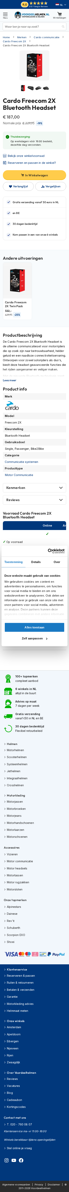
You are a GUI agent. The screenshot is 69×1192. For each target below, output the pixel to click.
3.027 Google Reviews (38, 6)
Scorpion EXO (16, 935)
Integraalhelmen (17, 778)
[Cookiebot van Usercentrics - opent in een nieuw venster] (49, 551)
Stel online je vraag (19, 1148)
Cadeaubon (14, 1100)
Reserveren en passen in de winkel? (32, 163)
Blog (10, 1092)
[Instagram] (6, 1161)
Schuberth (13, 927)
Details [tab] (36, 561)
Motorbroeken (16, 808)
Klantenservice (17, 969)
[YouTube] (13, 1161)
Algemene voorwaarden (16, 1184)
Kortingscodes (16, 1106)
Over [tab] (57, 561)
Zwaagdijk (13, 1062)
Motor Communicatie (19, 475)
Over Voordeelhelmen (21, 1072)
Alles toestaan (34, 627)
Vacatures (13, 1085)
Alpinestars (14, 906)
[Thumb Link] (23, 88)
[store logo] (32, 15)
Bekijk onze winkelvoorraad (26, 156)
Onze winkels (15, 1021)
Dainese (12, 913)
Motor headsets (17, 868)
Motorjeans (14, 815)
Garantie (12, 996)
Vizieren (12, 854)
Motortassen (15, 875)
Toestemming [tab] (13, 561)
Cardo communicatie (46, 37)
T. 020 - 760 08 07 (19, 1124)
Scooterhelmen (17, 757)
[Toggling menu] (5, 15)
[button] (61, 5)
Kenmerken (15, 487)
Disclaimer (54, 1184)
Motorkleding (16, 795)
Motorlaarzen (15, 829)
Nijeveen (12, 1048)
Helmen (12, 744)
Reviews (13, 500)
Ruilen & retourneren (20, 982)
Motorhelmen (15, 750)
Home (6, 37)
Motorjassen (15, 801)
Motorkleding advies (20, 1003)
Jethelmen (13, 771)
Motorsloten (14, 889)
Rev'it (10, 920)
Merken (21, 37)
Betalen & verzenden (20, 989)
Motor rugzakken (18, 882)
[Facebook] (21, 1161)
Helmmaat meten (17, 1010)
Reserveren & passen (21, 975)
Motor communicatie (20, 861)
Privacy (39, 1184)
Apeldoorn (14, 1034)
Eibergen (13, 1041)
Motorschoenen (17, 836)
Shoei (10, 941)
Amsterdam (14, 1027)
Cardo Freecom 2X (14, 41)
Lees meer (9, 380)
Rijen (10, 1055)
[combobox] (34, 26)
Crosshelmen (15, 785)
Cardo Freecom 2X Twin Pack (15, 304)
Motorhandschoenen (20, 822)
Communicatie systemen (21, 462)
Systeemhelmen (17, 764)
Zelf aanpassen (32, 638)
